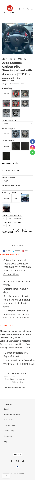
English (17, 454)
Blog (5, 441)
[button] (7, 78)
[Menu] (32, 9)
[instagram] (32, 147)
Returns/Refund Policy (12, 414)
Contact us (8, 436)
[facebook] (32, 141)
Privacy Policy (9, 431)
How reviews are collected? (15, 388)
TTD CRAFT (20, 473)
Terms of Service (10, 420)
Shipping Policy (9, 425)
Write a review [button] (17, 382)
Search (6, 409)
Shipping (5, 84)
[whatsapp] (32, 152)
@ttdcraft (18, 352)
